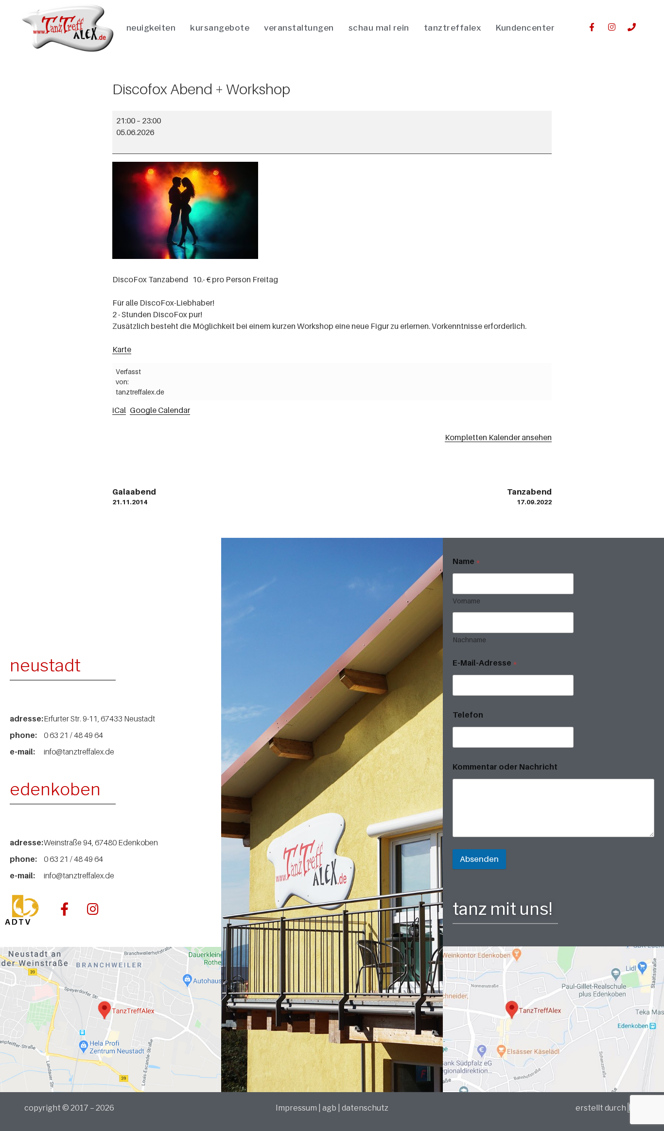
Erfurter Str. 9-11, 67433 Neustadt (99, 718)
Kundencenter (525, 28)
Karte (121, 349)
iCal (119, 410)
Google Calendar (160, 410)
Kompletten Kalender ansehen (498, 437)
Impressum (297, 1108)
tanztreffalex (453, 28)
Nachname (469, 639)
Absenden (479, 859)
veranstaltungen (299, 28)
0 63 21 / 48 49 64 (73, 735)
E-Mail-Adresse (485, 663)
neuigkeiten (151, 28)
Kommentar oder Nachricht (505, 766)
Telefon (468, 715)
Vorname (466, 601)
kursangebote (219, 28)
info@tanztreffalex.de (79, 751)
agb (329, 1108)
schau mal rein (379, 28)
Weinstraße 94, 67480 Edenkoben (101, 842)
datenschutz (365, 1108)
